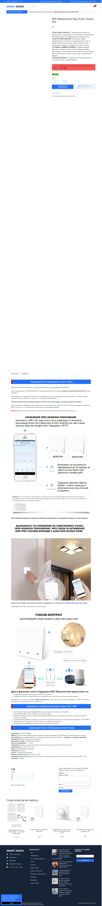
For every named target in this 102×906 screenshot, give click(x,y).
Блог (20, 1)
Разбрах (11, 903)
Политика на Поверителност (38, 874)
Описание (14, 374)
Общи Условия (35, 868)
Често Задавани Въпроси (37, 858)
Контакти (15, 1)
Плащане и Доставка (36, 871)
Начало (31, 12)
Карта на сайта (35, 883)
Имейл (61, 787)
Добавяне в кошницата (62, 87)
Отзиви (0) (24, 374)
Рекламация (34, 880)
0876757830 (76, 1)
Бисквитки (33, 877)
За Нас (8, 1)
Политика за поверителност (8, 900)
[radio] (13, 825)
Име (61, 784)
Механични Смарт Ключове (44, 12)
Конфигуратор (34, 855)
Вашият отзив (63, 775)
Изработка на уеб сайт (83, 903)
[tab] (14, 374)
